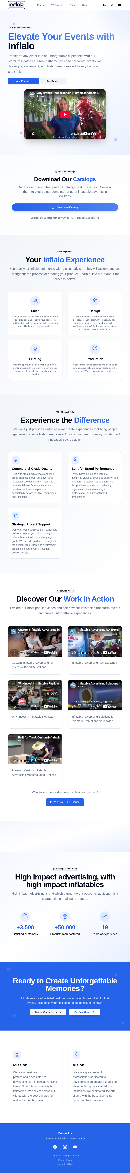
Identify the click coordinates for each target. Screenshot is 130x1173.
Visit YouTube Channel (67, 802)
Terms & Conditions (65, 1164)
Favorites (59, 5)
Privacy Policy (65, 1160)
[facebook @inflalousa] (104, 5)
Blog (84, 5)
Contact (73, 5)
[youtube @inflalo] (119, 5)
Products (41, 5)
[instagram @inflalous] (111, 5)
